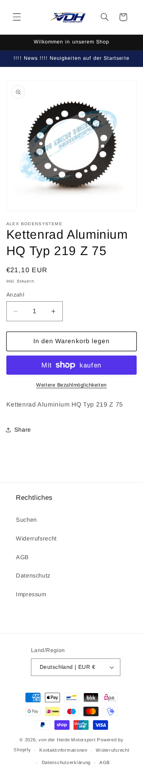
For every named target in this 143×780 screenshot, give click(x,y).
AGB (22, 557)
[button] (17, 17)
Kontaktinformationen (63, 750)
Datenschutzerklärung (66, 762)
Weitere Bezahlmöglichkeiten (71, 385)
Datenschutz (33, 575)
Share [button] (22, 429)
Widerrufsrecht (36, 538)
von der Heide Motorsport (67, 739)
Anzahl (15, 295)
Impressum (31, 594)
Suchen (26, 520)
